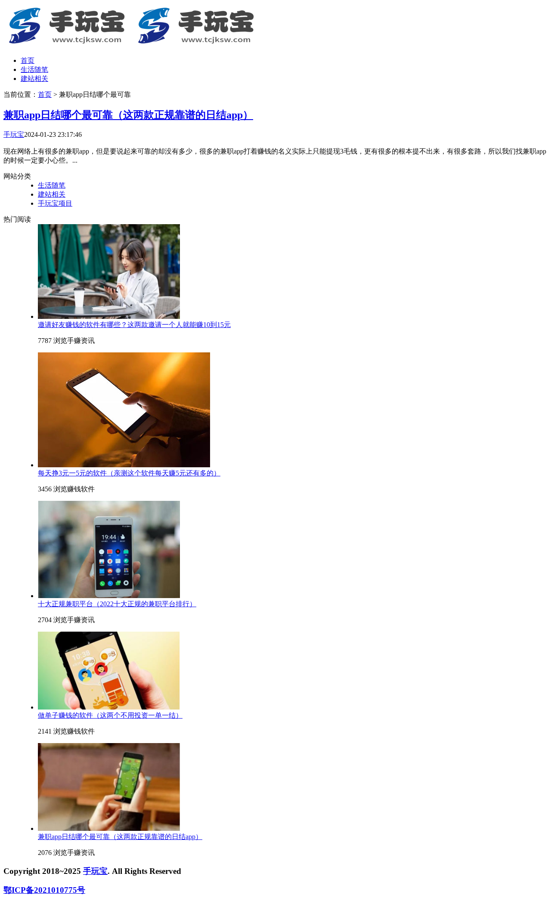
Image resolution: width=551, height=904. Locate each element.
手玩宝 (13, 134)
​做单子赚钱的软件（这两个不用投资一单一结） (110, 715)
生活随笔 (34, 69)
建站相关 (34, 78)
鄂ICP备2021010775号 (44, 890)
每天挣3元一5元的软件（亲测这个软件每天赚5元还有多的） (129, 473)
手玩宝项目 (55, 203)
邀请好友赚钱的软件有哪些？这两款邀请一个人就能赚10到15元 (134, 324)
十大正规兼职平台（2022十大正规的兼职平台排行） (117, 604)
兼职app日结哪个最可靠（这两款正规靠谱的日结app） (128, 114)
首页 (27, 60)
